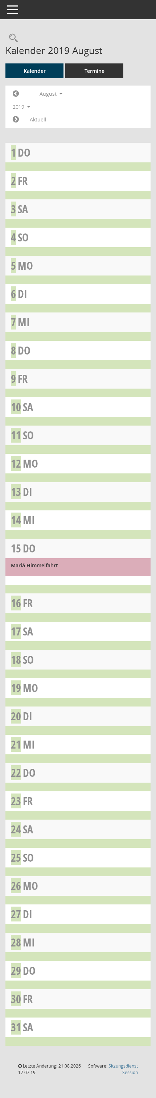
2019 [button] (19, 106)
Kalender (35, 70)
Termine (94, 70)
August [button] (49, 93)
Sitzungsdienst (123, 1069)
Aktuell (38, 119)
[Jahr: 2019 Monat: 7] (15, 93)
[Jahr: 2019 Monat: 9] (15, 119)
